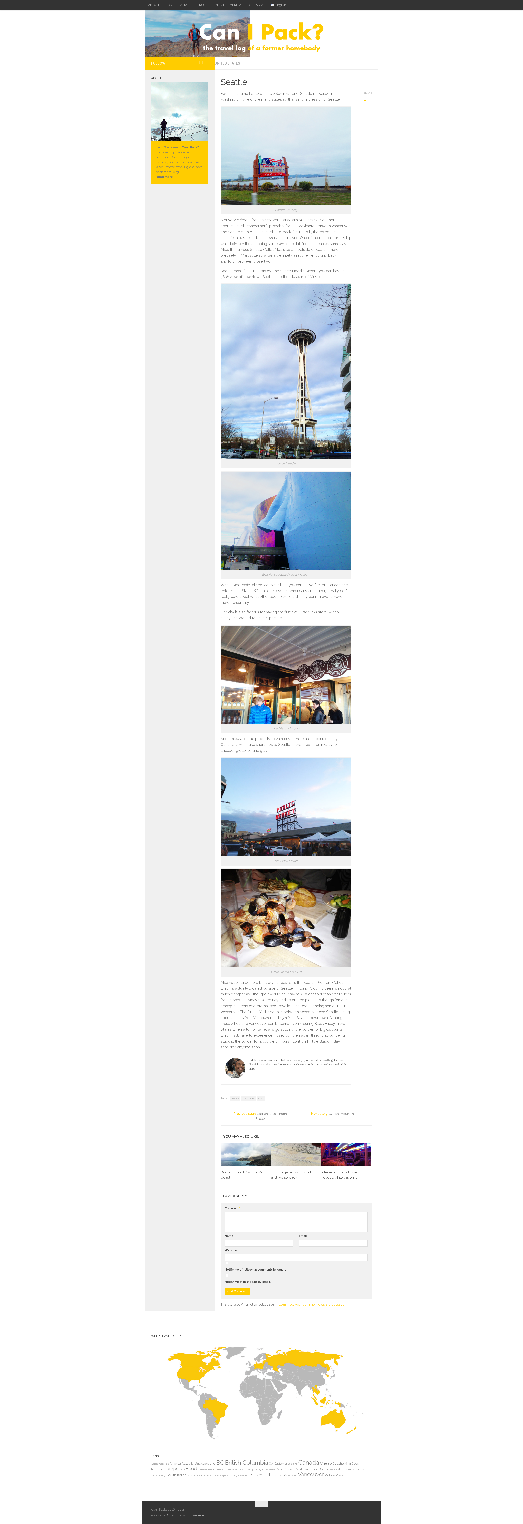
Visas (339, 1475)
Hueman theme (202, 1515)
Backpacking (205, 1463)
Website (231, 1250)
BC (220, 1462)
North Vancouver (307, 1469)
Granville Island (218, 1469)
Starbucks (248, 1098)
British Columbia (246, 1462)
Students (214, 1475)
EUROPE (201, 5)
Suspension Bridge (229, 1475)
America (175, 1463)
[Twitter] (198, 62)
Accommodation (160, 1464)
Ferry (182, 1469)
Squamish (192, 1475)
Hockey (257, 1469)
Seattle (235, 1098)
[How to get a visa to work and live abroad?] (296, 1154)
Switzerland (259, 1475)
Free (200, 1469)
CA (271, 1463)
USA (260, 1098)
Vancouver (311, 1474)
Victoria (330, 1475)
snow (348, 1469)
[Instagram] (193, 62)
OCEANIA (256, 5)
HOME (169, 5)
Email (303, 1236)
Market (272, 1469)
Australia (187, 1463)
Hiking (249, 1469)
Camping (292, 1464)
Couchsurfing (342, 1463)
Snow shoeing (158, 1475)
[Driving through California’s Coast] (246, 1154)
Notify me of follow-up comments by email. (255, 1269)
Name (230, 1236)
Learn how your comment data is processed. (312, 1304)
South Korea (177, 1475)
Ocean (324, 1469)
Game (206, 1469)
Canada (308, 1462)
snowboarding (361, 1469)
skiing (341, 1469)
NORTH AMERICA (228, 5)
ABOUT (153, 5)
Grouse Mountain (236, 1469)
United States (227, 63)
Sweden (244, 1475)
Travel (275, 1475)
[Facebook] (204, 62)
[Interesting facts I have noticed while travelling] (346, 1154)
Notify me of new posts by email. (248, 1281)
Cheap (326, 1463)
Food (191, 1469)
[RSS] (207, 62)
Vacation (292, 1475)
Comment (232, 1208)
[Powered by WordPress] (167, 1515)
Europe (171, 1468)
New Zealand (286, 1469)
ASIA (183, 5)
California (280, 1463)
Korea (265, 1469)
